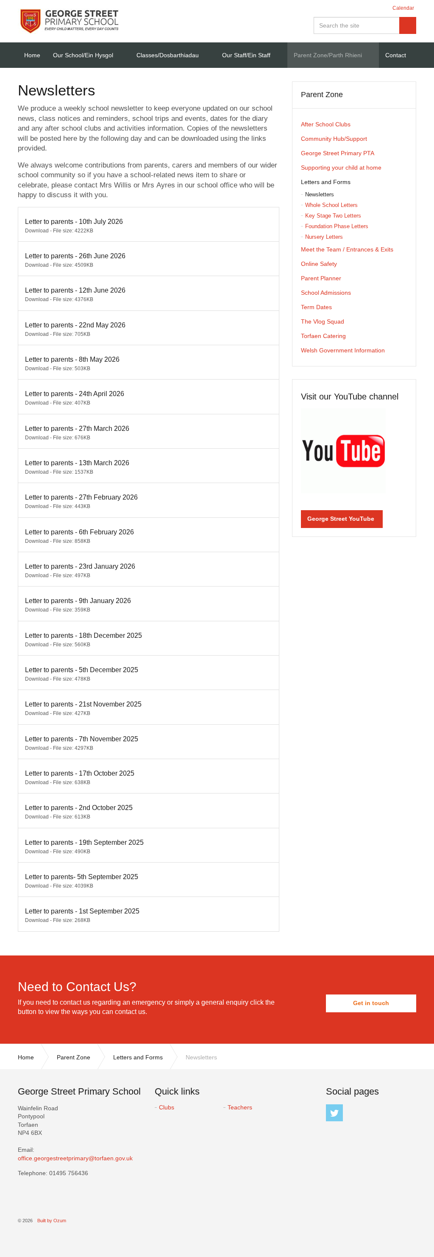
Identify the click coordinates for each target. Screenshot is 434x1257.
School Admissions (326, 292)
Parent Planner (321, 278)
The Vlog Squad (322, 321)
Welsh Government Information (343, 350)
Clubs (166, 1107)
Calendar (403, 8)
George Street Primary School (69, 21)
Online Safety (319, 263)
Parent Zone (322, 94)
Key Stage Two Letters (333, 215)
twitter (334, 1112)
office (75, 1158)
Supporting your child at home (341, 167)
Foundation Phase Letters (336, 226)
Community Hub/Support (334, 138)
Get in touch (371, 1003)
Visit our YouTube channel (349, 396)
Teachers (240, 1107)
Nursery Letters (324, 237)
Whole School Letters (331, 205)
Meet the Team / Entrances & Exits (347, 249)
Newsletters (319, 194)
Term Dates (316, 307)
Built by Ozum (51, 1220)
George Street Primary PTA (337, 153)
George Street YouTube (340, 518)
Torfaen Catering (323, 335)
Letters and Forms (326, 182)
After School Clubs (326, 124)
